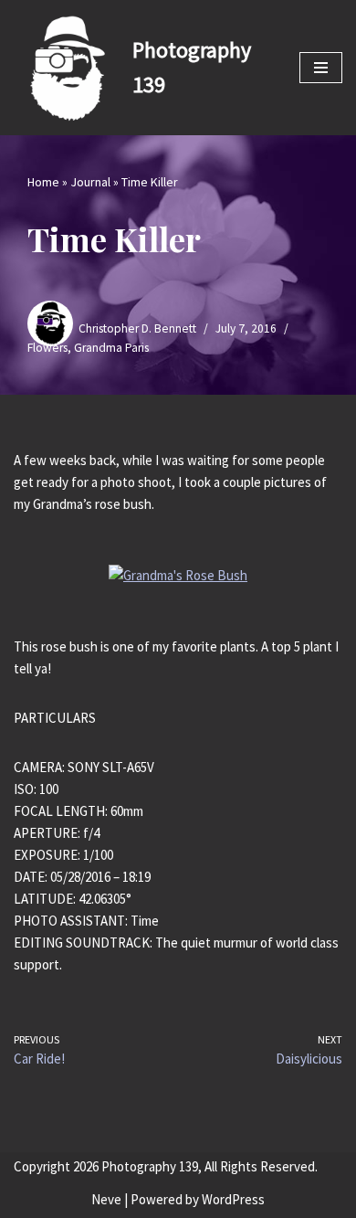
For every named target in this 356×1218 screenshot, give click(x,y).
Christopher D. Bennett (137, 328)
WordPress (233, 1199)
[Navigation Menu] (320, 67)
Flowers (47, 347)
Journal (90, 182)
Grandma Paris (111, 347)
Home (43, 182)
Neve (106, 1199)
